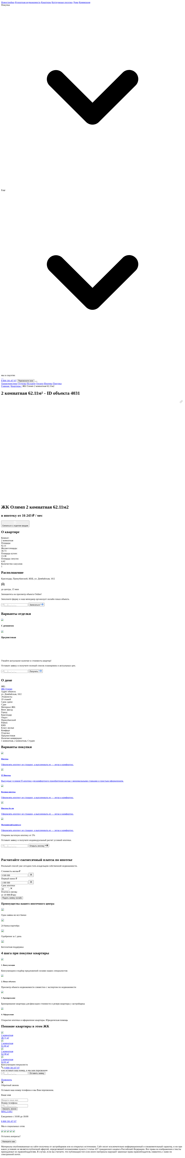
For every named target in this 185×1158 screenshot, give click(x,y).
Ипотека (48, 383)
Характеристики (9, 383)
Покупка (57, 383)
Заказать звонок (9, 1109)
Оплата (39, 383)
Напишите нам (8, 1141)
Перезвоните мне (25, 381)
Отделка (22, 383)
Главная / (5, 386)
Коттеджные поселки (62, 2)
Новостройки (7, 2)
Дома (75, 2)
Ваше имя (6, 1095)
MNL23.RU (7, 1111)
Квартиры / (16, 386)
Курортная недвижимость (27, 2)
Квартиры (46, 2)
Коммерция (84, 2)
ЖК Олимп (6, 689)
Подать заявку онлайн (12, 898)
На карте (31, 383)
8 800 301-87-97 (8, 380)
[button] (181, 401)
